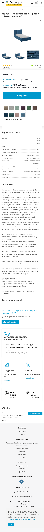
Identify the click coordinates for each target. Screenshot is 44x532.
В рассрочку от (9, 80)
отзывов (6, 67)
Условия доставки (22, 449)
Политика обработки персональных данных (22, 443)
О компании (22, 431)
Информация (22, 439)
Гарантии (22, 469)
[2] (6, 65)
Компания (22, 428)
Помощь (22, 462)
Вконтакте (21, 482)
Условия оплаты (22, 446)
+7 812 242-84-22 (23, 492)
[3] (8, 65)
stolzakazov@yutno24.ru (23, 497)
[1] (4, 65)
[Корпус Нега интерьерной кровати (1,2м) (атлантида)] (22, 32)
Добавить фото (12, 322)
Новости (22, 434)
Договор (22, 457)
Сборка (22, 451)
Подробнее (8, 380)
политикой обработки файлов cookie (21, 519)
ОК (11, 524)
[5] (12, 65)
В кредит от (8, 85)
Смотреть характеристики (12, 120)
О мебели (22, 454)
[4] (10, 65)
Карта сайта (22, 471)
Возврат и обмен (22, 466)
